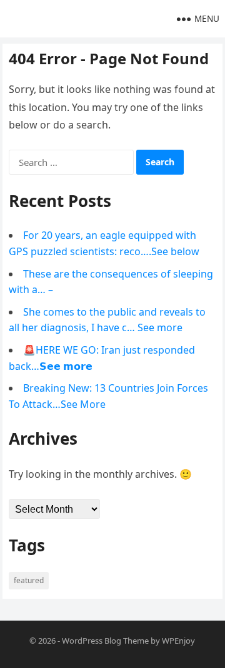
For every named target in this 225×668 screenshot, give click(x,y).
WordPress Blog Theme (105, 640)
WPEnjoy (178, 640)
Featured (29, 580)
